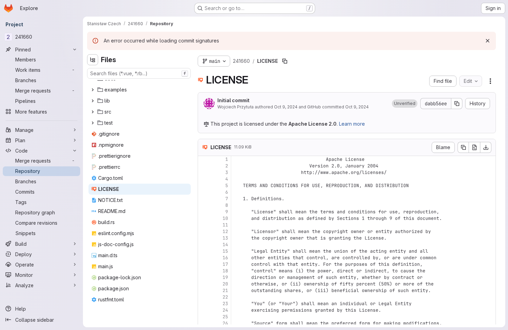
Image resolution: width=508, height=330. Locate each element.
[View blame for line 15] (204, 251)
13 (225, 238)
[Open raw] (474, 147)
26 (225, 323)
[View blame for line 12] (204, 231)
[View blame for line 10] (204, 218)
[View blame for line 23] (204, 303)
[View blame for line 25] (204, 316)
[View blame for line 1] (204, 159)
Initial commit (233, 100)
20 (225, 284)
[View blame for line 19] (204, 277)
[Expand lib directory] (92, 101)
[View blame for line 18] (204, 271)
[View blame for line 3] (204, 172)
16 (225, 258)
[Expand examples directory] (92, 90)
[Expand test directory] (92, 123)
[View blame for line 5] (204, 185)
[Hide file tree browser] (92, 59)
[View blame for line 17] (204, 264)
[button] (404, 103)
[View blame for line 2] (204, 166)
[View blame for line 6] (204, 192)
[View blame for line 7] (204, 198)
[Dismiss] (487, 41)
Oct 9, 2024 (286, 106)
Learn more (352, 124)
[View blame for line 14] (204, 244)
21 (225, 290)
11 (225, 225)
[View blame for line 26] (204, 323)
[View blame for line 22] (204, 297)
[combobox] (139, 73)
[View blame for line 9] (204, 211)
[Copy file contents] (463, 147)
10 (225, 218)
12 (225, 231)
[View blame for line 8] (204, 205)
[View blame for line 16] (204, 257)
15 (225, 251)
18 (225, 271)
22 (225, 297)
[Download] (485, 147)
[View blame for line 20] (204, 284)
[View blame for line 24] (204, 310)
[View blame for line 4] (204, 179)
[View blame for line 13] (204, 238)
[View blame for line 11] (204, 225)
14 (225, 245)
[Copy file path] (284, 61)
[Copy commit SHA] (456, 103)
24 (225, 310)
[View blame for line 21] (204, 290)
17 (225, 264)
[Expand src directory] (92, 112)
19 (225, 277)
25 (225, 317)
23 (225, 304)
